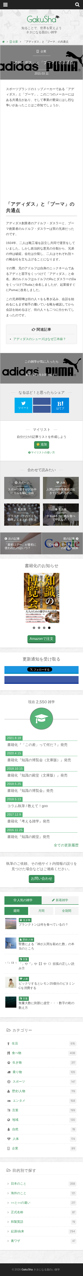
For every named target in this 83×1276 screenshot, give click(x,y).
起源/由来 (43, 1231)
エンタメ (44, 1101)
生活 (43, 1044)
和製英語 (43, 1222)
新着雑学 (62, 900)
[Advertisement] (41, 154)
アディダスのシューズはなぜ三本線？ (39, 339)
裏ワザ (43, 1241)
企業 (43, 51)
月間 (41, 910)
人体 (44, 1139)
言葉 (43, 1110)
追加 (44, 444)
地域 (43, 1120)
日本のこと (43, 1184)
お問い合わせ (41, 878)
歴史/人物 (43, 1091)
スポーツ (44, 1082)
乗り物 (44, 1072)
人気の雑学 (25, 900)
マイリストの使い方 (43, 452)
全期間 (66, 910)
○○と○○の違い (43, 1203)
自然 (43, 1129)
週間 (16, 910)
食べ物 (43, 1053)
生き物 (43, 1063)
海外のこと (43, 1193)
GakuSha (41, 19)
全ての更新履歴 (66, 845)
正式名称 (43, 1212)
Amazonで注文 (41, 639)
